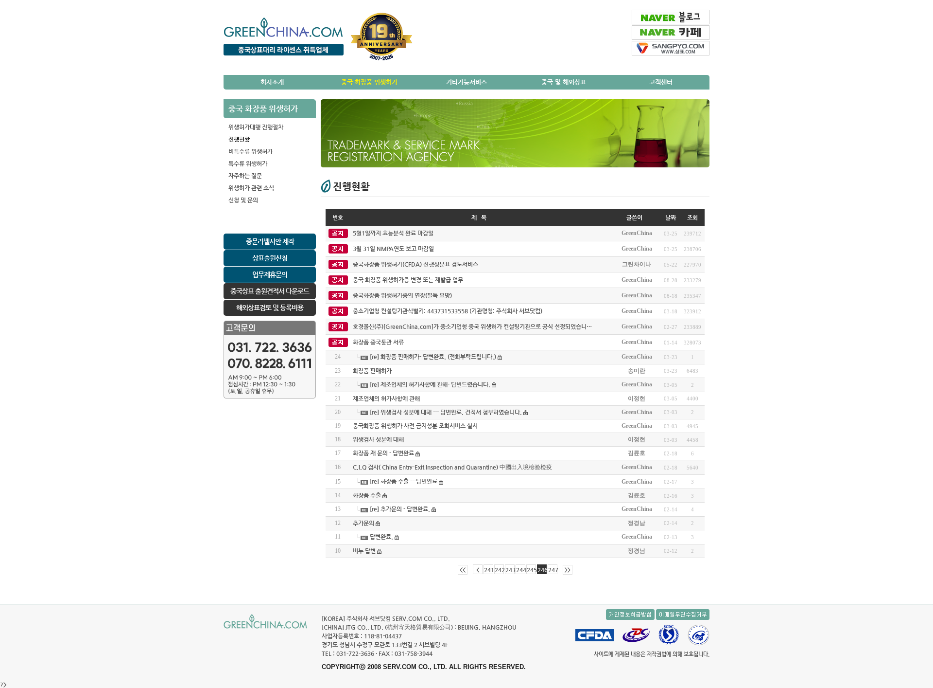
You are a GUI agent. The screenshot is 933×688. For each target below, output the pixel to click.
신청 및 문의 (243, 200)
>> (567, 570)
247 (552, 569)
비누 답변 (364, 550)
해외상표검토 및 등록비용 (269, 307)
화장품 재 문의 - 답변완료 (383, 453)
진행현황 (239, 139)
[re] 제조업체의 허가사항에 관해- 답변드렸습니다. (430, 384)
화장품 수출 (367, 495)
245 (531, 569)
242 (499, 569)
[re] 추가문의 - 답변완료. (400, 509)
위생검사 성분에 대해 (378, 439)
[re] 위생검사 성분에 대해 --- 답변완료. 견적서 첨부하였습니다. (446, 412)
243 (510, 569)
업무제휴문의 (269, 274)
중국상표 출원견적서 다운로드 (269, 291)
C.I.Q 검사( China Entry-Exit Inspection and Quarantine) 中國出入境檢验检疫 (452, 467)
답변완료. (381, 536)
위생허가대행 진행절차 (255, 127)
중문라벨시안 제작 (270, 241)
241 (488, 569)
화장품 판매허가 (372, 370)
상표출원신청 (269, 258)
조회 (692, 217)
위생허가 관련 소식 (251, 187)
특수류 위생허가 (247, 163)
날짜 (670, 217)
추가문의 (363, 523)
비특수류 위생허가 (250, 151)
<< (463, 570)
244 (520, 569)
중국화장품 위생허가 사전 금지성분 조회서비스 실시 (415, 425)
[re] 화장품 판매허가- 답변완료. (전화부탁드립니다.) (433, 356)
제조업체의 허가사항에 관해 (386, 398)
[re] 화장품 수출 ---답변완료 (403, 481)
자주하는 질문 (245, 175)
